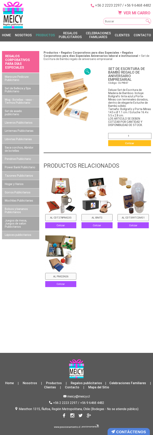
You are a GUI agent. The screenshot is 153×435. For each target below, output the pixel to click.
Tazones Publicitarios (19, 175)
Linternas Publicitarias (19, 130)
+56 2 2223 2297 (108, 5)
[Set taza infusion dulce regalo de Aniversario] (133, 195)
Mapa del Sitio (98, 387)
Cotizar (129, 143)
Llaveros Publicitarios (18, 122)
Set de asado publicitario (13, 112)
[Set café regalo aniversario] (97, 195)
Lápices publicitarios (18, 234)
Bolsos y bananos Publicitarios (16, 210)
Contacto (142, 35)
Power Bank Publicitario (20, 167)
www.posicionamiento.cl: (67, 427)
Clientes (122, 35)
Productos (45, 35)
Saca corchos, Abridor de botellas (19, 149)
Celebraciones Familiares (98, 35)
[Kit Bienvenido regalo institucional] (60, 254)
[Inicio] (13, 15)
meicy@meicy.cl (78, 396)
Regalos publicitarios (70, 35)
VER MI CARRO (136, 13)
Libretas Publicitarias (18, 139)
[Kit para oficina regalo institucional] (60, 195)
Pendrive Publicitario (18, 158)
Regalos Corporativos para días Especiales (90, 52)
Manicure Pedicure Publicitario (17, 78)
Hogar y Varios (14, 184)
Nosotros (23, 35)
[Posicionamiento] (90, 427)
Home (6, 35)
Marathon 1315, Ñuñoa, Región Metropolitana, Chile (54, 409)
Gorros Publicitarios (17, 192)
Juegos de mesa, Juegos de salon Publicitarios (16, 223)
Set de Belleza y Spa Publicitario (18, 90)
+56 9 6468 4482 (138, 5)
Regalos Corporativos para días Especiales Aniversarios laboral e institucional (91, 54)
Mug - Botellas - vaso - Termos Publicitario (19, 101)
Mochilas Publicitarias (19, 200)
